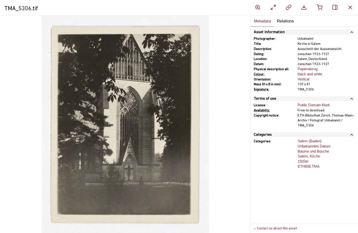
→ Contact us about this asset (275, 228)
